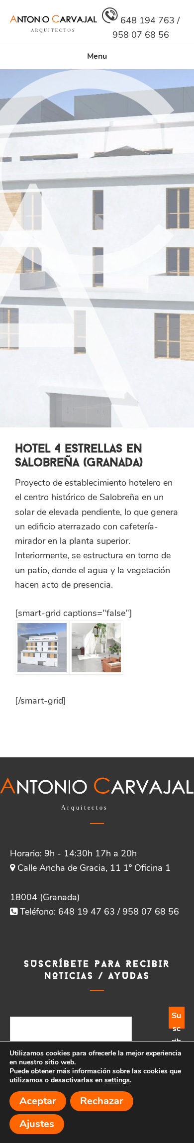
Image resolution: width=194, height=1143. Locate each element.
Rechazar (101, 1101)
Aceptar (37, 1101)
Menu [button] (97, 56)
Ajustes (36, 1124)
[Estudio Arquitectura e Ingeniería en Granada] (53, 30)
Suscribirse (177, 1019)
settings (117, 1080)
